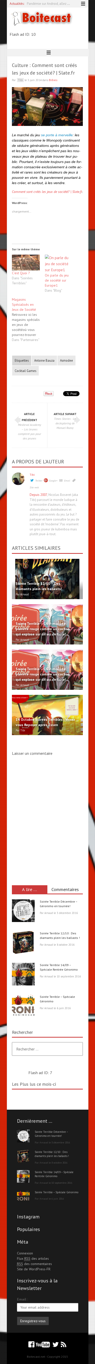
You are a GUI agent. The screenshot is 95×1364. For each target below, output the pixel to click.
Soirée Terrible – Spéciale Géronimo (56, 1192)
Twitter (38, 480)
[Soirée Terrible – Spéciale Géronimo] (23, 1007)
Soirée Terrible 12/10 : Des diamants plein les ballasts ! (52, 1154)
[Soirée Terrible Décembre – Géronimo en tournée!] (23, 911)
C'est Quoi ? (21, 273)
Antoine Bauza (44, 360)
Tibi (32, 474)
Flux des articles (33, 1258)
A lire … (29, 889)
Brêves (53, 80)
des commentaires (34, 1263)
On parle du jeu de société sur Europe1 (57, 280)
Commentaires (65, 889)
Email (67, 480)
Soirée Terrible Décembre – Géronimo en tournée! (51, 1134)
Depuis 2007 (38, 495)
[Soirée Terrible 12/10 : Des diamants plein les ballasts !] (23, 943)
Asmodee (66, 360)
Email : (22, 1299)
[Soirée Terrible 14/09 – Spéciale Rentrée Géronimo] (23, 975)
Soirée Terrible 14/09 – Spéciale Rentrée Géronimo (54, 1174)
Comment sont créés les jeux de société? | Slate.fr (47, 191)
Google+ (53, 480)
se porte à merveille (57, 135)
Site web (34, 487)
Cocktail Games (25, 371)
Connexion (25, 1253)
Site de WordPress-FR (33, 1269)
